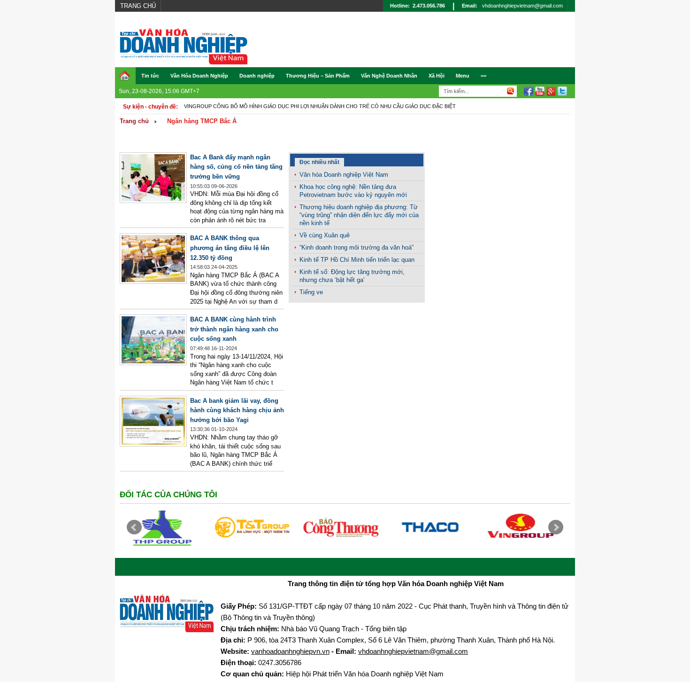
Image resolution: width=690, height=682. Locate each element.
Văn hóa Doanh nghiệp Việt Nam (343, 174)
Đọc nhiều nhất (319, 162)
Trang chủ (138, 5)
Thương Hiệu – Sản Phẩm (318, 75)
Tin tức (150, 75)
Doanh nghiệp (257, 75)
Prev (134, 527)
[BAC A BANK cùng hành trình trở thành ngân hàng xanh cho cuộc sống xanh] (153, 363)
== (483, 75)
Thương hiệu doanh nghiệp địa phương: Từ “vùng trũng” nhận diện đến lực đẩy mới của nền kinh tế (359, 215)
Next (555, 527)
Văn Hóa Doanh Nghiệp (199, 75)
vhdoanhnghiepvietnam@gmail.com (522, 5)
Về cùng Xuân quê (324, 235)
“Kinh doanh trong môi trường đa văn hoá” (356, 247)
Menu (462, 75)
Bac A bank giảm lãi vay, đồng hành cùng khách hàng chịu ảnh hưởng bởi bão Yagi (237, 410)
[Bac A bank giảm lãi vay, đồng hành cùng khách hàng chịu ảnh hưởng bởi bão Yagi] (153, 444)
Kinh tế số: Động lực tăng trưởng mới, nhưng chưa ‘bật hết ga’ (352, 275)
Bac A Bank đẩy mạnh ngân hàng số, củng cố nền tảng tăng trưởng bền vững (236, 167)
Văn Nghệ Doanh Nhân (389, 75)
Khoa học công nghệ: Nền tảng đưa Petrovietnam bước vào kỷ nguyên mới (353, 190)
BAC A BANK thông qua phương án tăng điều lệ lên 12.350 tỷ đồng (229, 248)
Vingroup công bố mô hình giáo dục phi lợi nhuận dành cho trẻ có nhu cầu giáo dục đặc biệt (320, 106)
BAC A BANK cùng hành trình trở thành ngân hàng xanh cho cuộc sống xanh (234, 329)
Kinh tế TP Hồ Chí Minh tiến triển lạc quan (356, 259)
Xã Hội (437, 75)
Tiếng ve (311, 292)
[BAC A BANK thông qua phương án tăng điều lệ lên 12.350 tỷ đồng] (153, 281)
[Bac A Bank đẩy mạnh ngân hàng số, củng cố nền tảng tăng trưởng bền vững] (153, 200)
